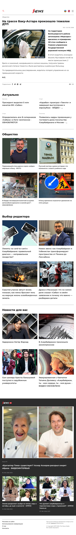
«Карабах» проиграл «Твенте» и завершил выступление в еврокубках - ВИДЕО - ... (55, 105)
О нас (4, 526)
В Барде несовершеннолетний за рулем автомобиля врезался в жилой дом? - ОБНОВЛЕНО (18, 203)
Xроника (4, 99)
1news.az (53, 523)
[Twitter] (15, 84)
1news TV (4, 461)
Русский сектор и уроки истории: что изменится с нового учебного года (53, 167)
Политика (42, 113)
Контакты (5, 528)
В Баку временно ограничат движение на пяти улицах (55, 202)
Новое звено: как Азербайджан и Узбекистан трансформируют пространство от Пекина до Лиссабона (55, 252)
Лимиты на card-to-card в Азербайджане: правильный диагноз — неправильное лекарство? (16, 252)
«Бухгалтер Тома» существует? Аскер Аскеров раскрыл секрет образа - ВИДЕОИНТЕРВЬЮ (34, 466)
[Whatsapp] (18, 84)
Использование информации (12, 523)
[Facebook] (12, 84)
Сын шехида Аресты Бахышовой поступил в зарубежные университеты (18, 380)
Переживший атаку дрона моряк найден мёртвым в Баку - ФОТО (18, 167)
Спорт (41, 99)
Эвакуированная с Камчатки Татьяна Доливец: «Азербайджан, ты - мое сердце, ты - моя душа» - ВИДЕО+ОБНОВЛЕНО (55, 381)
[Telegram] (20, 84)
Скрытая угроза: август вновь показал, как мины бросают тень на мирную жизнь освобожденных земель (19, 294)
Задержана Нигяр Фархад (15, 342)
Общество (5, 17)
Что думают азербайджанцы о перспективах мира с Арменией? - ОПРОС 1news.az (56, 506)
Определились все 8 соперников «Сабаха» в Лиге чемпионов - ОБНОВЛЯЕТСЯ (19, 120)
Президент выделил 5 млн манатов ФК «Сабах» (15, 103)
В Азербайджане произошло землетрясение (53, 343)
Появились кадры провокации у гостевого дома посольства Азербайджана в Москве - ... (55, 120)
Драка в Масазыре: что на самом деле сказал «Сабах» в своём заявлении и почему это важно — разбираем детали (55, 294)
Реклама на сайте (8, 521)
